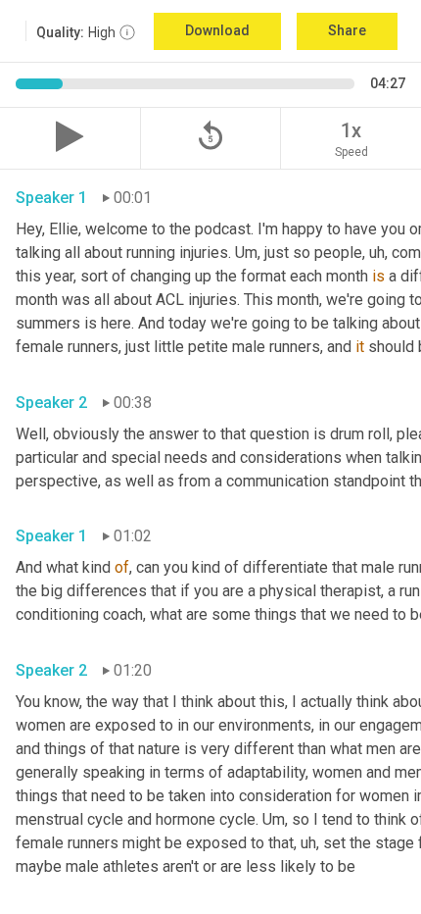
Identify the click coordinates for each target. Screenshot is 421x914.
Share (347, 30)
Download (217, 30)
